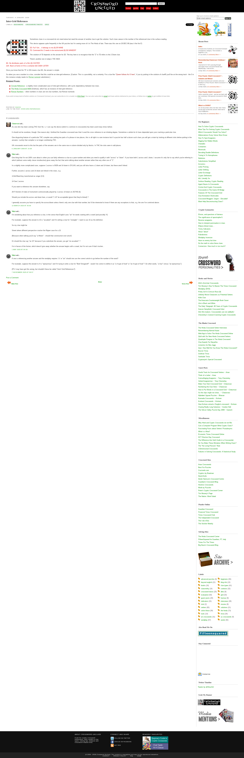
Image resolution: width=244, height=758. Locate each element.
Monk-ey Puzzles (204, 488)
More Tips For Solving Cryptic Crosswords (213, 129)
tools (203, 614)
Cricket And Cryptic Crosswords (210, 187)
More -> (218, 54)
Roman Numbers (17, 92)
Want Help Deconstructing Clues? (210, 201)
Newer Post (185, 284)
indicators (204, 601)
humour (223, 598)
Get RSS (117, 745)
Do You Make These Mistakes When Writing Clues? (217, 443)
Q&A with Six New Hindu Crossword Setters (214, 336)
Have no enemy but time (207, 240)
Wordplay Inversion (205, 237)
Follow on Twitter (122, 738)
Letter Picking (203, 167)
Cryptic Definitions (205, 176)
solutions (224, 607)
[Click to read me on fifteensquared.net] (213, 636)
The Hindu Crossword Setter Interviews (212, 328)
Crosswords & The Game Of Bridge (211, 190)
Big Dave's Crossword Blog (208, 545)
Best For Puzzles (204, 467)
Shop (148, 8)
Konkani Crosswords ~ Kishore (209, 401)
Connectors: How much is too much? (211, 246)
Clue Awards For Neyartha (207, 342)
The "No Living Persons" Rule (209, 446)
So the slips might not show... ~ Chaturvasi (214, 393)
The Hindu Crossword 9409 (21, 89)
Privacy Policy (119, 756)
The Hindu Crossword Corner (208, 536)
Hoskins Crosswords (205, 485)
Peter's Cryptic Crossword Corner (210, 490)
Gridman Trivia (203, 354)
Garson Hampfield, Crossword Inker (211, 309)
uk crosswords (206, 617)
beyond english (206, 582)
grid (47, 24)
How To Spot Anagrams (207, 138)
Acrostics (201, 164)
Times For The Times (206, 542)
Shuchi (18, 107)
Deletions (201, 158)
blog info (224, 582)
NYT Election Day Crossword (209, 437)
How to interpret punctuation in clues (211, 223)
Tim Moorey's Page (205, 493)
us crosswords (226, 617)
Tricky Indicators (204, 229)
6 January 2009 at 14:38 (22, 148)
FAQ (142, 8)
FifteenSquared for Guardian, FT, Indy (212, 539)
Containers (202, 147)
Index (155, 8)
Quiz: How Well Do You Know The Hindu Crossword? (217, 348)
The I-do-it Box (203, 521)
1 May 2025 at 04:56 (20, 249)
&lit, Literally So (204, 178)
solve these (205, 611)
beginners (18, 24)
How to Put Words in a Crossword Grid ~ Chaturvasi (217, 390)
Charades (201, 144)
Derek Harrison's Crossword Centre (211, 479)
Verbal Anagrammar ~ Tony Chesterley (212, 381)
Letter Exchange (204, 173)
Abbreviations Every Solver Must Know (212, 135)
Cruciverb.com (203, 470)
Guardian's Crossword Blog (208, 482)
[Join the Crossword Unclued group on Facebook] (229, 36)
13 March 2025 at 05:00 (21, 205)
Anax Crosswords (204, 464)
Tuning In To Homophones (208, 155)
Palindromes (202, 235)
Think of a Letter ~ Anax (207, 375)
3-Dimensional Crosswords (208, 449)
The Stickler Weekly (205, 524)
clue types (224, 585)
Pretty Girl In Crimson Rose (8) (209, 292)
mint (202, 604)
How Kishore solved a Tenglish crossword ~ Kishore (217, 404)
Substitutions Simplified (207, 161)
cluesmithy (205, 589)
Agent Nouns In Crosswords (208, 184)
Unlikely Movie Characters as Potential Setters (215, 295)
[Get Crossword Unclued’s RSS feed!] (204, 36)
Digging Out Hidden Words (208, 141)
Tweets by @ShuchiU (206, 687)
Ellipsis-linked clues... (206, 226)
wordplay (204, 620)
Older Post (14, 284)
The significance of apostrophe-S (210, 217)
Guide (135, 8)
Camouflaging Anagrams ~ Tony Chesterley (214, 378)
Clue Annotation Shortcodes (208, 196)
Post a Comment (12, 278)
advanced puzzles (207, 579)
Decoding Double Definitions (208, 152)
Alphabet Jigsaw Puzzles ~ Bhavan (211, 395)
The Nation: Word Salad (207, 496)
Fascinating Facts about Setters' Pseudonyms (215, 429)
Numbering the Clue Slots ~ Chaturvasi (212, 387)
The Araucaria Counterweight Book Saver (213, 300)
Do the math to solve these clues (210, 243)
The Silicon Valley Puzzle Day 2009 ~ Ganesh (215, 410)
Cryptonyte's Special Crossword (210, 359)
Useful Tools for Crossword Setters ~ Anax (214, 372)
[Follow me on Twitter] (220, 36)
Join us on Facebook (123, 741)
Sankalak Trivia (204, 357)
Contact (106, 756)
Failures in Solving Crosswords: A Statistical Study (217, 452)
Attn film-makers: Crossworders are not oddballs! (216, 312)
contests (224, 589)
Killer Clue (202, 298)
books (203, 585)
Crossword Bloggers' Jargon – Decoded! (213, 199)
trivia (222, 614)
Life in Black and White (206, 303)
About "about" (203, 232)
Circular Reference (18, 86)
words (223, 620)
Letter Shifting (203, 170)
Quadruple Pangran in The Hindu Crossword (214, 339)
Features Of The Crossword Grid (210, 193)
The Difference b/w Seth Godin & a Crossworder (216, 440)
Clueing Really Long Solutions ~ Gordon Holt (214, 407)
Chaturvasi (15, 123)
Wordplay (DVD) (204, 289)
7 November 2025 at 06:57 (22, 272)
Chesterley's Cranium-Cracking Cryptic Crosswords (217, 315)
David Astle (202, 476)
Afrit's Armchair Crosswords (208, 283)
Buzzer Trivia (203, 351)
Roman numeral (34, 77)
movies (223, 604)
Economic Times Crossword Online (211, 434)
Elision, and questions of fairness (210, 214)
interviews (224, 601)
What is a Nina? (204, 431)
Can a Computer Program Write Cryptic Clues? (215, 426)
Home (128, 8)
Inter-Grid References (17, 21)
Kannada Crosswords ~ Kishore (210, 398)
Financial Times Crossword (208, 512)
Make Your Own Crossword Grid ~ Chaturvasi (215, 384)
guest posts (205, 598)
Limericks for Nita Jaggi (207, 345)
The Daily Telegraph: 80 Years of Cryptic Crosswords (217, 306)
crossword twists (34, 24)
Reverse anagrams (205, 220)
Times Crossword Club (206, 515)
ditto (222, 592)
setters (203, 607)
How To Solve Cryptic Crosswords (210, 126)
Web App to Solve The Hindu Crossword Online (215, 333)
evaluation (205, 595)
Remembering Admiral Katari (208, 331)
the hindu (224, 611)
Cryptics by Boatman (206, 473)
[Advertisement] (36, 31)
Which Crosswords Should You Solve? (212, 132)
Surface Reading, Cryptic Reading (210, 181)
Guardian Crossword (205, 509)
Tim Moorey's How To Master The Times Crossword (217, 286)
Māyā (13, 154)
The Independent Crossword (208, 518)
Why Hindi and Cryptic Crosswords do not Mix (215, 423)
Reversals (202, 150)
